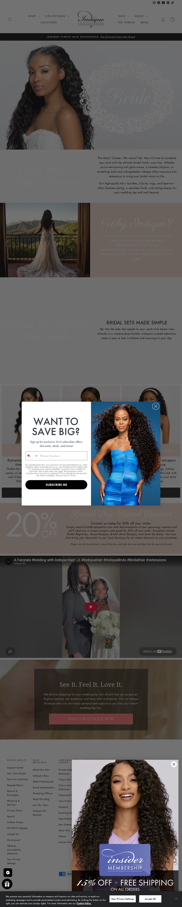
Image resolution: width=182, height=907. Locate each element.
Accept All (150, 898)
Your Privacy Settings (122, 898)
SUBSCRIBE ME (56, 485)
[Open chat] (8, 872)
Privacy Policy (62, 475)
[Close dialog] (156, 406)
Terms (73, 475)
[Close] (176, 899)
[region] (91, 899)
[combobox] (32, 456)
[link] (125, 826)
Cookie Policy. (84, 903)
